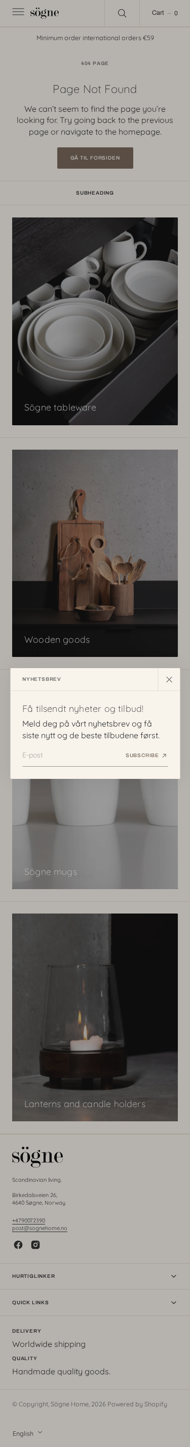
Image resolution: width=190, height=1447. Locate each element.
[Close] (169, 679)
